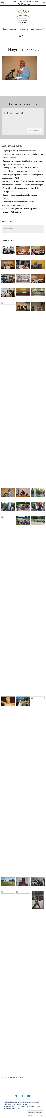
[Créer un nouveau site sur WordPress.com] (23, 2)
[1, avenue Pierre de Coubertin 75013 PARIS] (16, 1096)
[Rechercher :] (23, 229)
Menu (24, 35)
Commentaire (34, 130)
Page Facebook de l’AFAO (13, 1077)
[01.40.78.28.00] (21, 1096)
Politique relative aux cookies (11, 1108)
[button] (8, 250)
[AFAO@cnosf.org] (28, 1096)
